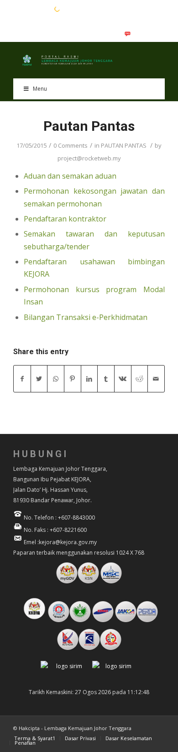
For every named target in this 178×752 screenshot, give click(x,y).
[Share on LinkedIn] (89, 379)
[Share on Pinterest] (72, 379)
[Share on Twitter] (39, 379)
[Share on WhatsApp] (55, 379)
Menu (40, 89)
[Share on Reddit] (139, 379)
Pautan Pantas (89, 126)
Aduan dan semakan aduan (70, 176)
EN (17, 8)
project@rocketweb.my (89, 158)
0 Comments (70, 145)
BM (31, 8)
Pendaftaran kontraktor (65, 219)
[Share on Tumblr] (106, 379)
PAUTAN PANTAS (124, 145)
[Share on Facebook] (22, 379)
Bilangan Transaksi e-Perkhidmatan (85, 317)
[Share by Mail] (156, 379)
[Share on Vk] (123, 379)
